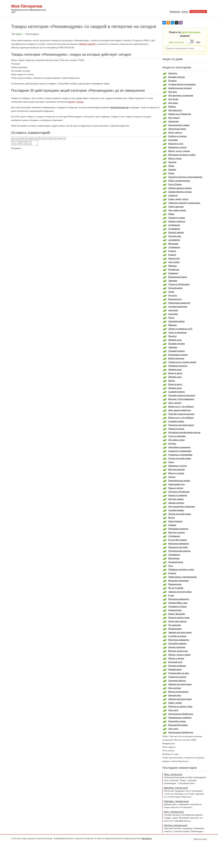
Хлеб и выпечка (176, 206)
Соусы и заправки (177, 436)
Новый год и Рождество (179, 114)
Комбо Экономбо (176, 614)
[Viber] (181, 22)
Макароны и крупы (177, 147)
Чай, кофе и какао (177, 210)
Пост (170, 565)
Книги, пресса (175, 132)
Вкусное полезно (176, 532)
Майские (172, 266)
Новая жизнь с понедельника (182, 577)
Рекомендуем (175, 584)
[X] (176, 22)
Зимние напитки (176, 503)
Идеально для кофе (178, 547)
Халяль (171, 477)
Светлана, (176, 801)
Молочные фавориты (178, 543)
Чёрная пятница (176, 428)
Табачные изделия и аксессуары (184, 203)
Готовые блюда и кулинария (182, 84)
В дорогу (172, 80)
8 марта (172, 251)
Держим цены (175, 340)
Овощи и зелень (176, 658)
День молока (174, 688)
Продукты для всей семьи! (181, 425)
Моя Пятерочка (28, 8)
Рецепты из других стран (180, 706)
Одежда (172, 169)
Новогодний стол (176, 484)
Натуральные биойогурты (180, 714)
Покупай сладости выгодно (181, 414)
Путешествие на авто (178, 673)
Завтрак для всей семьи (180, 591)
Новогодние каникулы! (179, 303)
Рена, (173, 774)
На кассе (172, 295)
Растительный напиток (179, 551)
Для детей (173, 99)
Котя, (174, 812)
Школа (171, 380)
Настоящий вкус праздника (181, 506)
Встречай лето (175, 662)
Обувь (171, 166)
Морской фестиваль (178, 725)
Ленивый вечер (175, 562)
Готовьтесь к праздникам (180, 454)
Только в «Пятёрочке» (179, 284)
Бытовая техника (176, 77)
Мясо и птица (175, 158)
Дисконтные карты (177, 129)
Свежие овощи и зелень (180, 188)
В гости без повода (177, 540)
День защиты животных (179, 410)
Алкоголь (172, 73)
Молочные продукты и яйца (181, 154)
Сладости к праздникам (179, 451)
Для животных (175, 110)
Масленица (173, 558)
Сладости (173, 195)
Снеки (171, 291)
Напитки (172, 162)
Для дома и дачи (176, 440)
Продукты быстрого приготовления (185, 177)
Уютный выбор (175, 288)
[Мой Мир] (172, 22)
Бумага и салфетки (177, 495)
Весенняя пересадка (178, 580)
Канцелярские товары (179, 125)
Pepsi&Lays (173, 269)
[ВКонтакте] (164, 22)
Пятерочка (175, 11)
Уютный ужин (174, 236)
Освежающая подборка (179, 717)
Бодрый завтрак (176, 232)
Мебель (172, 106)
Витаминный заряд (177, 277)
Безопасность (175, 299)
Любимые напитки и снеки (181, 569)
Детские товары (176, 499)
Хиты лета (173, 710)
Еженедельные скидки (179, 480)
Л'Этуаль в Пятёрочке (178, 491)
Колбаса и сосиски (177, 136)
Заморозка (173, 121)
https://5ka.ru (147, 838)
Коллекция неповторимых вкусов (184, 432)
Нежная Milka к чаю (177, 603)
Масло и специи (176, 473)
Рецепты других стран (179, 617)
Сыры (171, 462)
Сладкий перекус (176, 351)
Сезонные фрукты (177, 680)
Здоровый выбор (176, 321)
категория (173, 310)
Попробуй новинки (177, 643)
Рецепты (172, 336)
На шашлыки (174, 625)
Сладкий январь (176, 510)
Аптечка (172, 443)
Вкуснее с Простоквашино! (181, 399)
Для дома (173, 103)
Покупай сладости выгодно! (181, 395)
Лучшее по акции (176, 217)
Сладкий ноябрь (176, 421)
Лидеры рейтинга (176, 221)
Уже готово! (174, 262)
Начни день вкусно (177, 621)
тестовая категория (177, 306)
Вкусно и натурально (178, 691)
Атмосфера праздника (179, 447)
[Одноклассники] (168, 22)
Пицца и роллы (175, 488)
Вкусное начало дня (178, 651)
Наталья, (175, 825)
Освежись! (173, 273)
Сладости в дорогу (177, 677)
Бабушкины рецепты (178, 528)
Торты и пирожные (177, 332)
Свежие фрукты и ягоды (180, 191)
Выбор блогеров (176, 358)
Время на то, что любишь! (181, 406)
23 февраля (174, 229)
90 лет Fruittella (175, 588)
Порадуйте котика (177, 721)
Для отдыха (174, 117)
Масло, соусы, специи (179, 151)
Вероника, (176, 788)
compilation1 (174, 240)
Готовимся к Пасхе (177, 606)
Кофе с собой (175, 703)
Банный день (174, 695)
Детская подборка (177, 665)
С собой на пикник (177, 636)
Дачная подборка (176, 647)
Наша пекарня (175, 521)
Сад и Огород (175, 184)
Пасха (171, 173)
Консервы (173, 140)
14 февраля (174, 225)
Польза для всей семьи (179, 458)
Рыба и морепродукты (179, 180)
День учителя (174, 403)
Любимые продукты (177, 366)
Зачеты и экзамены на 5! (180, 328)
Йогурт (171, 517)
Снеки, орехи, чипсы (178, 199)
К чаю (171, 595)
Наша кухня (174, 258)
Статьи (184, 11)
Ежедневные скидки (178, 354)
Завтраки (172, 280)
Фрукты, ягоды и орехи (179, 654)
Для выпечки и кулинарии (180, 95)
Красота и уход (175, 143)
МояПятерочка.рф (120, 107)
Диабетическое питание (180, 88)
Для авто (172, 92)
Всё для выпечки (176, 469)
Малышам (173, 243)
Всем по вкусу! (175, 373)
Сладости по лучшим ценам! (182, 362)
